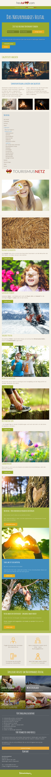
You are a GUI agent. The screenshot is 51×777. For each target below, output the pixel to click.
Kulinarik (5, 160)
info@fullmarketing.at (12, 766)
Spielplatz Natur (8, 131)
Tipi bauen (8, 134)
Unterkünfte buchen (8, 43)
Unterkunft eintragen (25, 748)
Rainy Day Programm (9, 129)
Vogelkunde (8, 139)
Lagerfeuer (8, 143)
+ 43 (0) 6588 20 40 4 (10, 764)
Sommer (6, 123)
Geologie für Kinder (10, 158)
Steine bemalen (9, 138)
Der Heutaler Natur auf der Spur (13, 144)
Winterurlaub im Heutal (10, 723)
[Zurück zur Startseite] (25, 3)
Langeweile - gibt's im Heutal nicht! (13, 725)
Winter (5, 125)
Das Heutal (6, 119)
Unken (5, 164)
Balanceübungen (9, 154)
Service (6, 46)
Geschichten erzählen (10, 141)
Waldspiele (8, 148)
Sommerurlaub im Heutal (11, 721)
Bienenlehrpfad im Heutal (11, 146)
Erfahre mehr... (7, 258)
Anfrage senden (38, 31)
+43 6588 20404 (35, 663)
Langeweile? (6, 127)
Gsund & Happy (7, 162)
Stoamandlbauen (9, 136)
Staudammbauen (9, 153)
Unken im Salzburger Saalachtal (13, 729)
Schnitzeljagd (8, 149)
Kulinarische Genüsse (10, 726)
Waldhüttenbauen (9, 133)
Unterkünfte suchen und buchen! (13, 718)
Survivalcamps (9, 151)
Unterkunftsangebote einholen (12, 720)
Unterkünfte (6, 121)
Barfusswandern (9, 156)
